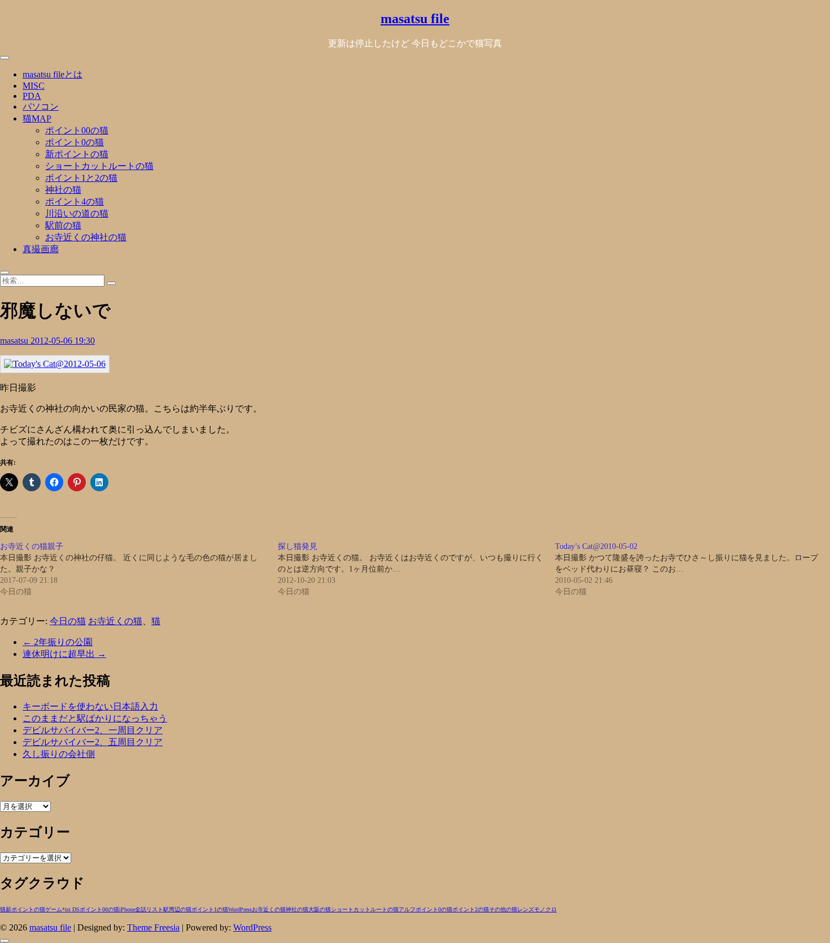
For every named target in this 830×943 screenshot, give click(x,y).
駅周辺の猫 (177, 909)
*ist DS (71, 909)
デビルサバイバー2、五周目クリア (93, 742)
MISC (34, 85)
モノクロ (545, 909)
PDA (32, 96)
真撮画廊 (41, 249)
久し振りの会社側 (59, 754)
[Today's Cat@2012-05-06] (55, 364)
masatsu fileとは (52, 74)
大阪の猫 (319, 909)
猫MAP (37, 118)
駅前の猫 (63, 225)
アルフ (407, 909)
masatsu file (415, 18)
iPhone (127, 909)
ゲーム (53, 909)
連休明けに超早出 (64, 654)
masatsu (15, 340)
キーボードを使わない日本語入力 (90, 706)
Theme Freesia (153, 927)
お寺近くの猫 (115, 621)
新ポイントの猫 (76, 154)
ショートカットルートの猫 (99, 166)
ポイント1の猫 (209, 909)
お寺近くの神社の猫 (85, 237)
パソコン (41, 106)
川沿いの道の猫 (76, 213)
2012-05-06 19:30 (62, 340)
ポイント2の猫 (470, 909)
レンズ (525, 909)
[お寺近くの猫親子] (139, 569)
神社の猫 (63, 189)
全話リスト (149, 909)
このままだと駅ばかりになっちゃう (95, 718)
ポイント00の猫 (76, 130)
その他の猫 (503, 909)
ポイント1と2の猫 (81, 178)
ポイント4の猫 (74, 201)
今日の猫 (68, 621)
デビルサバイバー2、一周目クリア (93, 730)
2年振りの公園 (58, 642)
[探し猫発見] (417, 569)
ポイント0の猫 (74, 142)
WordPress (240, 909)
